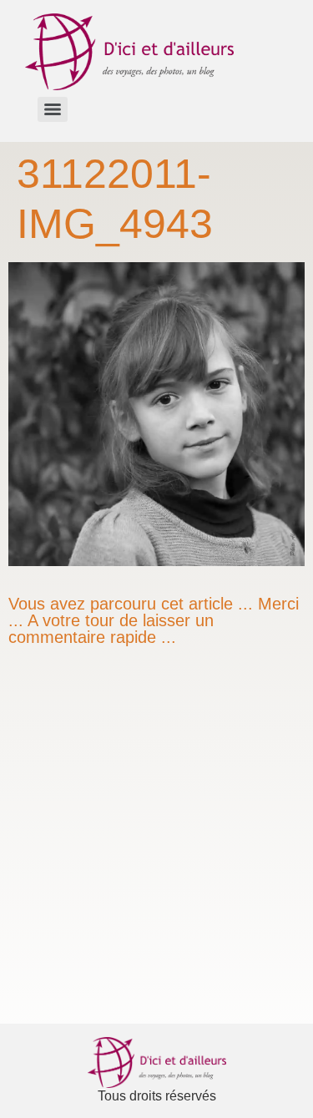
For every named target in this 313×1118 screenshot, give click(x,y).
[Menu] (53, 109)
